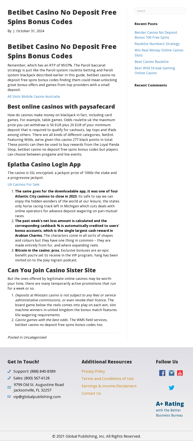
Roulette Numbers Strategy (157, 43)
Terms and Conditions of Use (108, 378)
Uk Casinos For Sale (23, 184)
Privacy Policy (93, 371)
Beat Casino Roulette (152, 61)
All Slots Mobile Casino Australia (34, 96)
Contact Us (91, 393)
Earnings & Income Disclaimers (109, 385)
